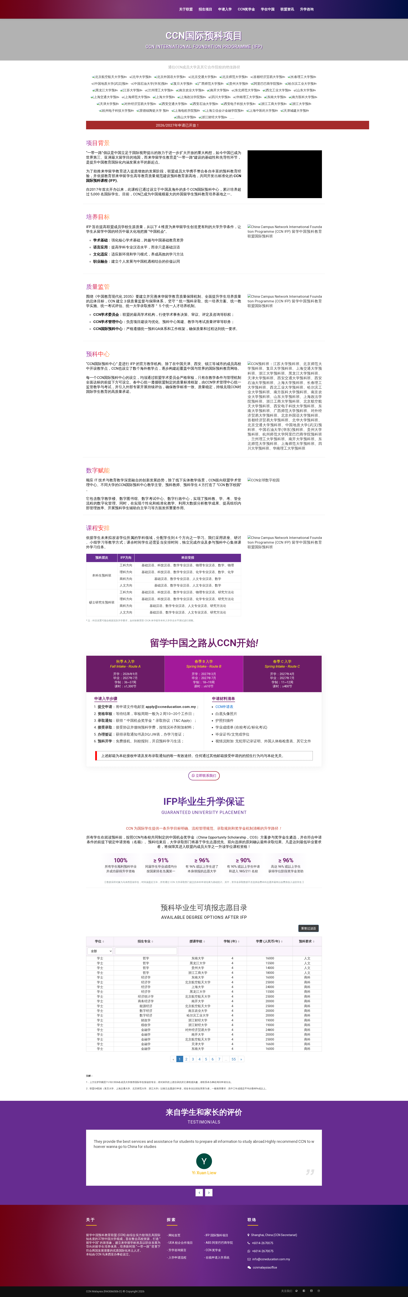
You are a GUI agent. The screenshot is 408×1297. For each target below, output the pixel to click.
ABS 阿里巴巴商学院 (219, 1237)
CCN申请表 (224, 707)
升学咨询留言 (177, 1245)
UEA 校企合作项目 (181, 1237)
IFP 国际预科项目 (217, 1230)
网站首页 (174, 1230)
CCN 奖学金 (213, 1245)
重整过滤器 (308, 928)
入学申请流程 (177, 1252)
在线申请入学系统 (218, 1252)
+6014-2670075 (262, 1246)
